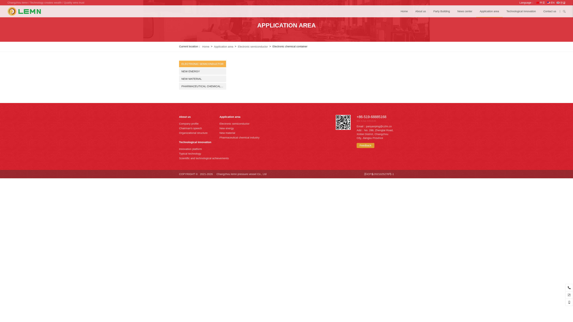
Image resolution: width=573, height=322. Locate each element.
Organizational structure (193, 132)
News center (464, 11)
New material (191, 78)
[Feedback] (569, 294)
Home (404, 11)
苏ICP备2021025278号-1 (379, 174)
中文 (542, 2)
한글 (562, 2)
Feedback (365, 145)
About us (420, 11)
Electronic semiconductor (253, 46)
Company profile (189, 123)
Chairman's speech (190, 128)
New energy (190, 71)
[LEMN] (24, 11)
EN (552, 2)
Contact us (549, 11)
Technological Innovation (521, 11)
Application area (489, 11)
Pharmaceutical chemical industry (203, 86)
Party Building (441, 11)
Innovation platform (190, 149)
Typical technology (190, 153)
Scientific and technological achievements (204, 158)
